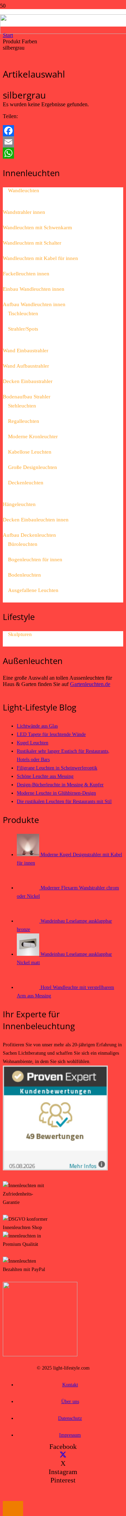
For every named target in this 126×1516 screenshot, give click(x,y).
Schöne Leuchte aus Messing (45, 776)
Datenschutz (70, 1418)
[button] (13, 1508)
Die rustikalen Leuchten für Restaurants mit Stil (64, 801)
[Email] (63, 141)
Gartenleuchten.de (90, 684)
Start (8, 35)
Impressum (70, 1435)
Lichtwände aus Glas (37, 726)
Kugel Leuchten (32, 742)
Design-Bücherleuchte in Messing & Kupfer (60, 784)
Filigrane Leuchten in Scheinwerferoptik (57, 768)
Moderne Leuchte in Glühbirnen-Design (56, 793)
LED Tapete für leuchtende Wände (51, 734)
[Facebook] (63, 130)
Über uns (70, 1401)
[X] (62, 1455)
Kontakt (70, 1384)
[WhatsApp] (63, 153)
